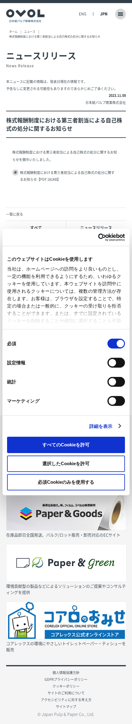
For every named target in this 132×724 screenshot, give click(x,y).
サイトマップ (66, 706)
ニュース (29, 31)
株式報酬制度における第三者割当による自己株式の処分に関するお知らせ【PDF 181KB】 (67, 176)
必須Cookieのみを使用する (66, 482)
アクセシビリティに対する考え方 (66, 699)
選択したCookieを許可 (66, 463)
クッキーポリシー (66, 686)
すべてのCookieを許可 (66, 444)
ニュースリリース (96, 227)
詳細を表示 (101, 425)
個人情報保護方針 (66, 672)
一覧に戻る (14, 214)
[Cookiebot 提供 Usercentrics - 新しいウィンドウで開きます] (98, 237)
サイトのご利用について (66, 693)
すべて (36, 227)
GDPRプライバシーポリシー (66, 679)
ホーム (13, 31)
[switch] (116, 363)
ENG (82, 14)
